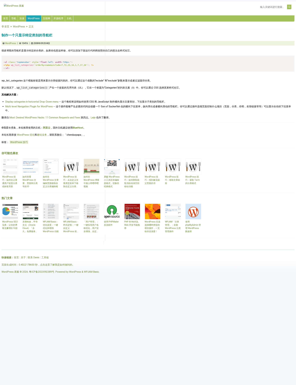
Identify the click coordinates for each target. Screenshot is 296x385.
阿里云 (46, 127)
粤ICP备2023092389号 (41, 271)
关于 (23, 257)
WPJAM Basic (91, 271)
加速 (21, 18)
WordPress (34, 18)
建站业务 (42, 134)
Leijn (93, 117)
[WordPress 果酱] (14, 5)
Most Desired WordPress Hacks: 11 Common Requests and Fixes (44, 117)
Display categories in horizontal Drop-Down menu (31, 101)
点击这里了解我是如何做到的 (56, 264)
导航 (13, 18)
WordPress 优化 (26, 134)
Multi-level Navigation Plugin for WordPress (29, 106)
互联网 (46, 18)
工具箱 (45, 257)
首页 (5, 18)
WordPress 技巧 (19, 142)
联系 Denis (33, 257)
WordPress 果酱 (10, 271)
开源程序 (58, 18)
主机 (69, 18)
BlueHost (78, 127)
